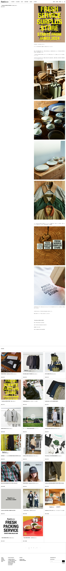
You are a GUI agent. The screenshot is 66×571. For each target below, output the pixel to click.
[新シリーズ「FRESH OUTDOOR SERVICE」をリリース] (33, 417)
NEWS (22, 1)
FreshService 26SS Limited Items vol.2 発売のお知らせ (52, 428)
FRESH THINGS (26, 1)
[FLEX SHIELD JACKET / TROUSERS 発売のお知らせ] (33, 362)
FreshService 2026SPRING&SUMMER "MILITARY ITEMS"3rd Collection (54, 483)
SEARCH (54, 1)
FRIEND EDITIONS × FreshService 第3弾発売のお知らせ (9, 373)
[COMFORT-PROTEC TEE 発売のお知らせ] (11, 417)
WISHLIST (60, 1)
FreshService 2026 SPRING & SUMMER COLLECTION (8, 510)
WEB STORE (13, 1)
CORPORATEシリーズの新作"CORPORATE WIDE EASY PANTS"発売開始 (11, 455)
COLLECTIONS (17, 1)
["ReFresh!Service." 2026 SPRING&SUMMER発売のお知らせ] (55, 444)
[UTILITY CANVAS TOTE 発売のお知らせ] (55, 362)
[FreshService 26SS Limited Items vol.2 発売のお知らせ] (55, 417)
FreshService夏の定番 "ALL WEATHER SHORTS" (51, 401)
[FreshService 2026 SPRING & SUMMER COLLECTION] (11, 499)
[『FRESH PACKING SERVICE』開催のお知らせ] (11, 526)
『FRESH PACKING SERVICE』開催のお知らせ (7, 537)
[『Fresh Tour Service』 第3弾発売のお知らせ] (33, 499)
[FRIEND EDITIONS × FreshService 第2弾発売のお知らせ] (33, 472)
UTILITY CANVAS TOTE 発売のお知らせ (50, 373)
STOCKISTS (35, 1)
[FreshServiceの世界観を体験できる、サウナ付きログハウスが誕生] (55, 499)
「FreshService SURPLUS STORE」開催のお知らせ (8, 401)
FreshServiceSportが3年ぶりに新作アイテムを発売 (30, 401)
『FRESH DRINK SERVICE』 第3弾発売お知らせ (30, 537)
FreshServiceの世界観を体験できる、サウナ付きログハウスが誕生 (54, 510)
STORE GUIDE (2, 559)
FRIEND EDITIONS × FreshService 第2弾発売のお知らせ (31, 483)
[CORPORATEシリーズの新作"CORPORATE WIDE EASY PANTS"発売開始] (11, 444)
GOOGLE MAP (13, 561)
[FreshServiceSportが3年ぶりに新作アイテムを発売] (33, 390)
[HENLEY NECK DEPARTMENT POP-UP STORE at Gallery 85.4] (11, 472)
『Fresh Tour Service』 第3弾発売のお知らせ (29, 510)
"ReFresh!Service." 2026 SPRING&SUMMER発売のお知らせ (53, 455)
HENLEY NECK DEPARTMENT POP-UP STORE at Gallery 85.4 (9, 483)
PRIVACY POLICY (3, 560)
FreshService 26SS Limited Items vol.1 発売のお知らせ (30, 455)
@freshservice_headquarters (23, 560)
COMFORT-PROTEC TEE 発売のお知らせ (6, 428)
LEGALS (2, 561)
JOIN (63, 561)
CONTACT (2, 557)
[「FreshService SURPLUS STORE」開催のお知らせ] (11, 390)
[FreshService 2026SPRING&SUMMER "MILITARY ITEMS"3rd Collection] (55, 472)
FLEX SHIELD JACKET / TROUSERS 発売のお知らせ (30, 373)
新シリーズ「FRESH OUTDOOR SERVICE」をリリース (30, 428)
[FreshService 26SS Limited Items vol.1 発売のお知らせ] (33, 444)
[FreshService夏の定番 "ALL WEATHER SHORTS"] (55, 390)
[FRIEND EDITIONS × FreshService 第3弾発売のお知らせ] (11, 362)
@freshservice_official (22, 559)
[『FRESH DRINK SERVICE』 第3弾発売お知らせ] (33, 526)
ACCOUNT (57, 1)
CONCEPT (31, 1)
